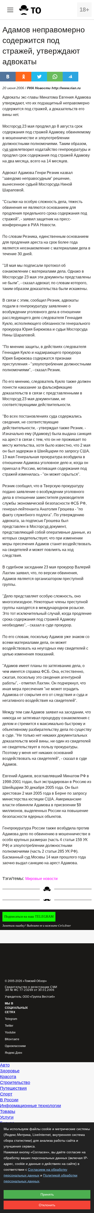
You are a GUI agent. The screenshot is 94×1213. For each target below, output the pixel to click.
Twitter (9, 1025)
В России (9, 1099)
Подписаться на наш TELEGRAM (29, 916)
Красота (8, 1076)
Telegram (11, 1019)
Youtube (10, 1032)
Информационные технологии (30, 1105)
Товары (7, 1111)
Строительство (15, 1082)
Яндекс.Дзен (13, 1052)
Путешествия (13, 1088)
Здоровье (10, 1070)
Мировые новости (41, 879)
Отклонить (47, 1205)
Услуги (6, 1117)
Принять (47, 1194)
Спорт (6, 1094)
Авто (5, 1065)
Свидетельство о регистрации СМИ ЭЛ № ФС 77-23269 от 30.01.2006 (31, 988)
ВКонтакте (12, 1039)
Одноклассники (15, 1046)
